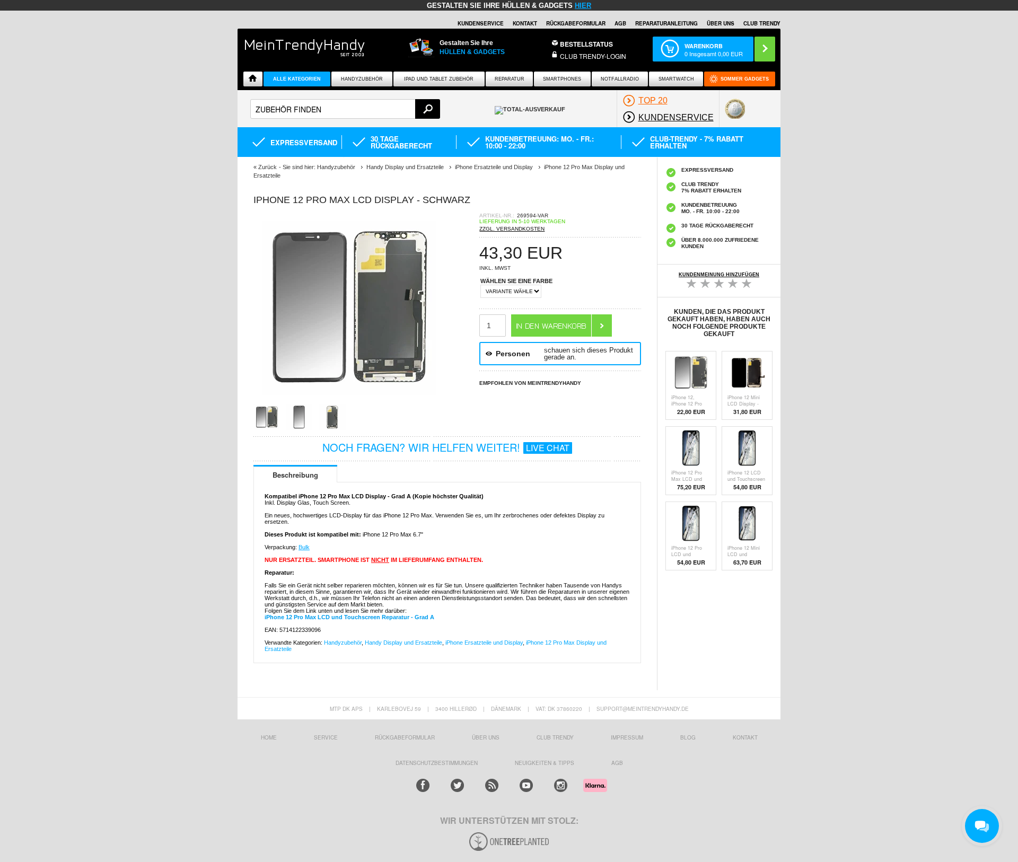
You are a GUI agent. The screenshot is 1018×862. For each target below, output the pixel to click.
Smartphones (562, 79)
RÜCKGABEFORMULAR (575, 23)
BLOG (688, 737)
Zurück (267, 167)
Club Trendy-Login (593, 55)
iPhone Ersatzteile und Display (484, 642)
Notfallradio (620, 79)
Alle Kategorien (297, 79)
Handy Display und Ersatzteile (403, 642)
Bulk (304, 547)
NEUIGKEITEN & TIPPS (544, 763)
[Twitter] (457, 785)
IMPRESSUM (627, 737)
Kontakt (525, 23)
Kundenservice (481, 23)
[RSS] (491, 785)
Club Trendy (555, 737)
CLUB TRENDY (761, 23)
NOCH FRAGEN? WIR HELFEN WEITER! (445, 447)
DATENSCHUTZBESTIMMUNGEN (437, 763)
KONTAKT (745, 737)
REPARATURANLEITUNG (666, 23)
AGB (620, 23)
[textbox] (345, 109)
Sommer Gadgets (745, 79)
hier (583, 6)
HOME (269, 737)
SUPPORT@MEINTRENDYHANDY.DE (642, 709)
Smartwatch (676, 79)
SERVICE (326, 737)
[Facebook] (422, 785)
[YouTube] (526, 785)
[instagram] (560, 785)
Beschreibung (295, 475)
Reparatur (509, 79)
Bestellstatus (586, 44)
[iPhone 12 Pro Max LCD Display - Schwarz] (348, 400)
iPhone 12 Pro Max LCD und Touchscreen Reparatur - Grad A (349, 617)
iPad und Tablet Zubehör (438, 79)
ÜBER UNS (720, 23)
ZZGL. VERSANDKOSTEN (512, 229)
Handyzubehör (362, 79)
